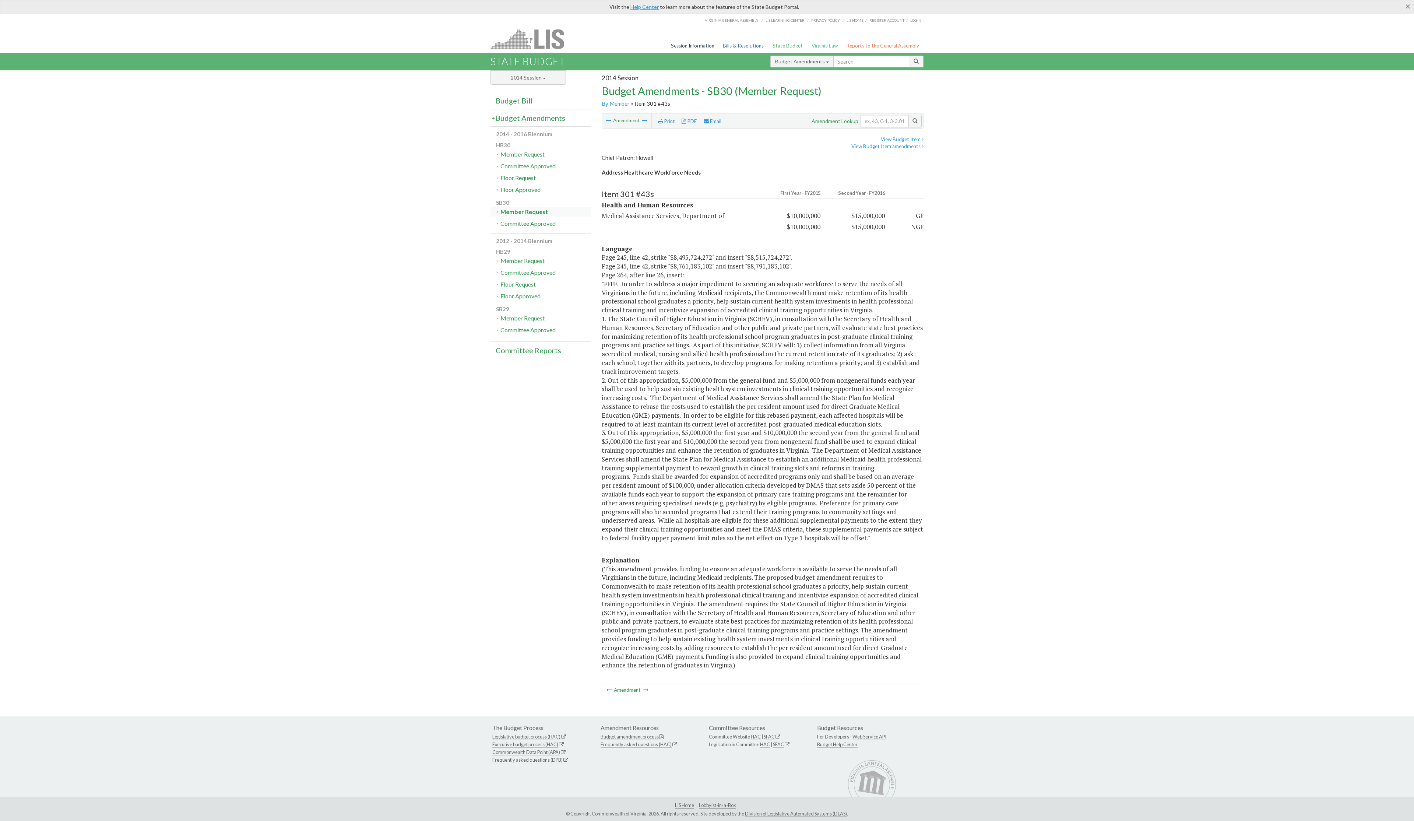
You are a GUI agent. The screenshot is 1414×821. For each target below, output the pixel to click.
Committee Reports (528, 350)
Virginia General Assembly (732, 20)
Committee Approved (528, 165)
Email (715, 121)
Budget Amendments (800, 61)
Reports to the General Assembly (882, 46)
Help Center (644, 7)
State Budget (788, 46)
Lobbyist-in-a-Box (717, 805)
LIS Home (684, 805)
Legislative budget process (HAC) (526, 737)
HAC (756, 737)
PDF (691, 121)
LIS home (855, 20)
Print (669, 121)
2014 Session (527, 77)
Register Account (886, 20)
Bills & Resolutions (743, 46)
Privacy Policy (825, 20)
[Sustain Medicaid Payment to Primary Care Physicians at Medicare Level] (609, 120)
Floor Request (518, 177)
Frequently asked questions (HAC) (636, 744)
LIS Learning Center (785, 20)
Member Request (522, 154)
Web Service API (869, 737)
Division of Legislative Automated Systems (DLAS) (796, 814)
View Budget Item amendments (886, 146)
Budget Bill (514, 100)
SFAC (769, 737)
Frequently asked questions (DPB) (527, 760)
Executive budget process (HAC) (525, 744)
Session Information (692, 46)
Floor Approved (520, 189)
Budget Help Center (837, 744)
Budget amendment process (630, 737)
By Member (616, 103)
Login (915, 20)
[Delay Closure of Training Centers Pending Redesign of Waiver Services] (644, 120)
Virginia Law (825, 46)
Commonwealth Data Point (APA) (526, 752)
